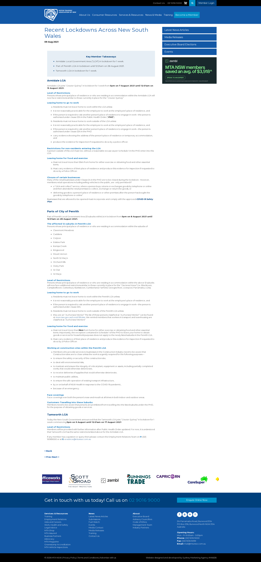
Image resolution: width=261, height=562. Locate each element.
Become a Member (186, 14)
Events (168, 51)
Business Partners (52, 536)
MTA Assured (50, 533)
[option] (57, 481)
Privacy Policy (69, 557)
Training (168, 14)
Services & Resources (131, 14)
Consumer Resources (104, 14)
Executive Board (141, 516)
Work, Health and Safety (56, 525)
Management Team (142, 525)
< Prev (47, 457)
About (136, 513)
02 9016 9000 (144, 500)
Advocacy (49, 539)
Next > (55, 457)
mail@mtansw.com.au (195, 544)
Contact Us (159, 3)
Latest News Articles (176, 30)
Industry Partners (141, 527)
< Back (48, 451)
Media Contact (96, 527)
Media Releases (173, 37)
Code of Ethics (140, 522)
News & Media (153, 14)
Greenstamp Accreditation (57, 544)
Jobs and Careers (52, 522)
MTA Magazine (51, 541)
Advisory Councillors (142, 519)
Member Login (206, 3)
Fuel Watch (94, 522)
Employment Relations (55, 519)
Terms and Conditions (88, 557)
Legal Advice (50, 527)
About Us (84, 14)
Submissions (94, 519)
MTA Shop (49, 530)
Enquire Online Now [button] (196, 500)
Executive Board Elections (180, 44)
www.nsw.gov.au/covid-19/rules (70, 317)
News (92, 513)
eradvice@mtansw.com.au (78, 439)
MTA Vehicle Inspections (56, 547)
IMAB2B (213, 557)
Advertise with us (108, 557)
